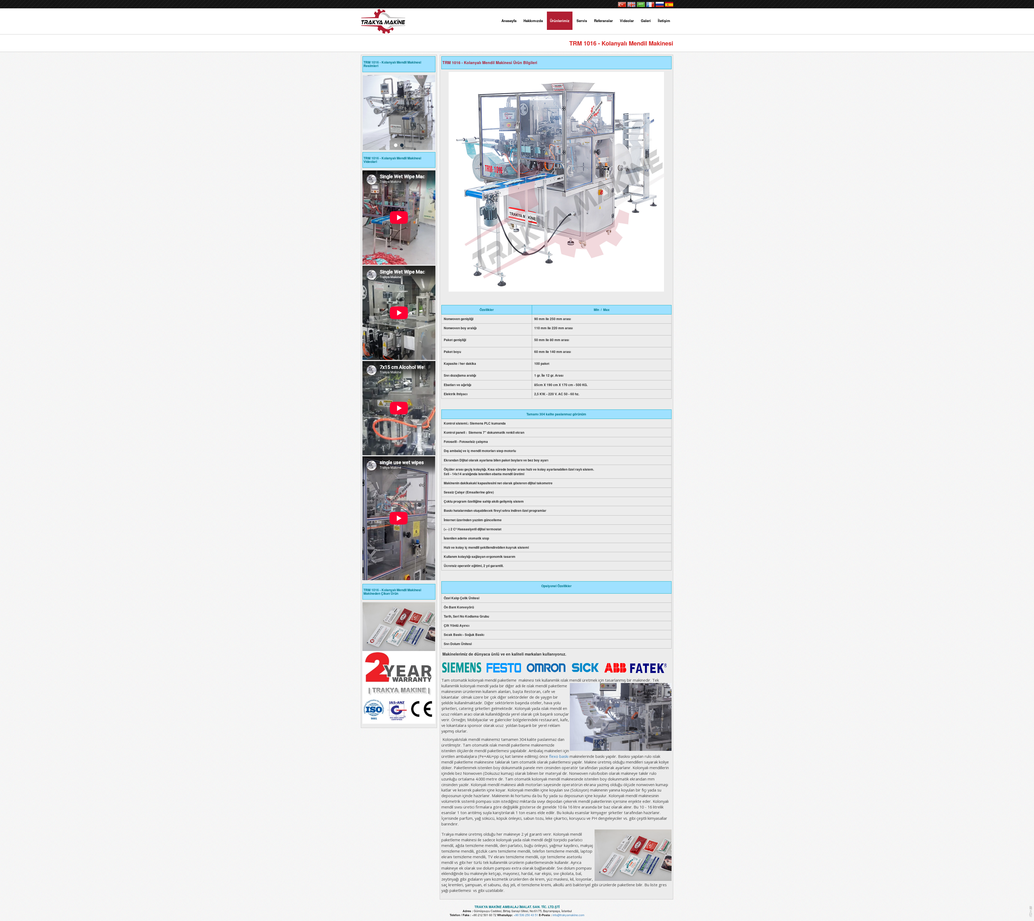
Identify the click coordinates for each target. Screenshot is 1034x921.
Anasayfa (508, 20)
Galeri (646, 20)
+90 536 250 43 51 (526, 915)
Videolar (627, 20)
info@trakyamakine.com (568, 915)
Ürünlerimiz (560, 20)
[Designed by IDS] (1031, 913)
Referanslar (603, 20)
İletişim (664, 20)
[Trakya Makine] (384, 19)
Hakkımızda (533, 20)
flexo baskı (558, 756)
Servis (582, 20)
